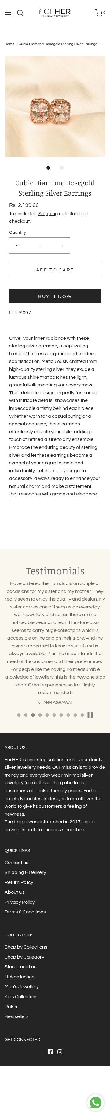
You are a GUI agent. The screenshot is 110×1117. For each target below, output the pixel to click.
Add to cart (55, 270)
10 (82, 715)
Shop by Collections (26, 947)
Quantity (17, 232)
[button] (55, 106)
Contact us (16, 862)
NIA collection (20, 976)
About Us (15, 892)
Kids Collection (20, 996)
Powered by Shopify (69, 1100)
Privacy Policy (20, 902)
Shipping (48, 213)
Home (9, 44)
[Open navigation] (8, 13)
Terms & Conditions (25, 912)
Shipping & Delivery (25, 872)
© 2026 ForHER (37, 1100)
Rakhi (11, 1006)
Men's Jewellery (22, 986)
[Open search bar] (22, 13)
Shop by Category (24, 957)
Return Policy (19, 882)
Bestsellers (17, 1016)
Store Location (21, 966)
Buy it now (55, 296)
